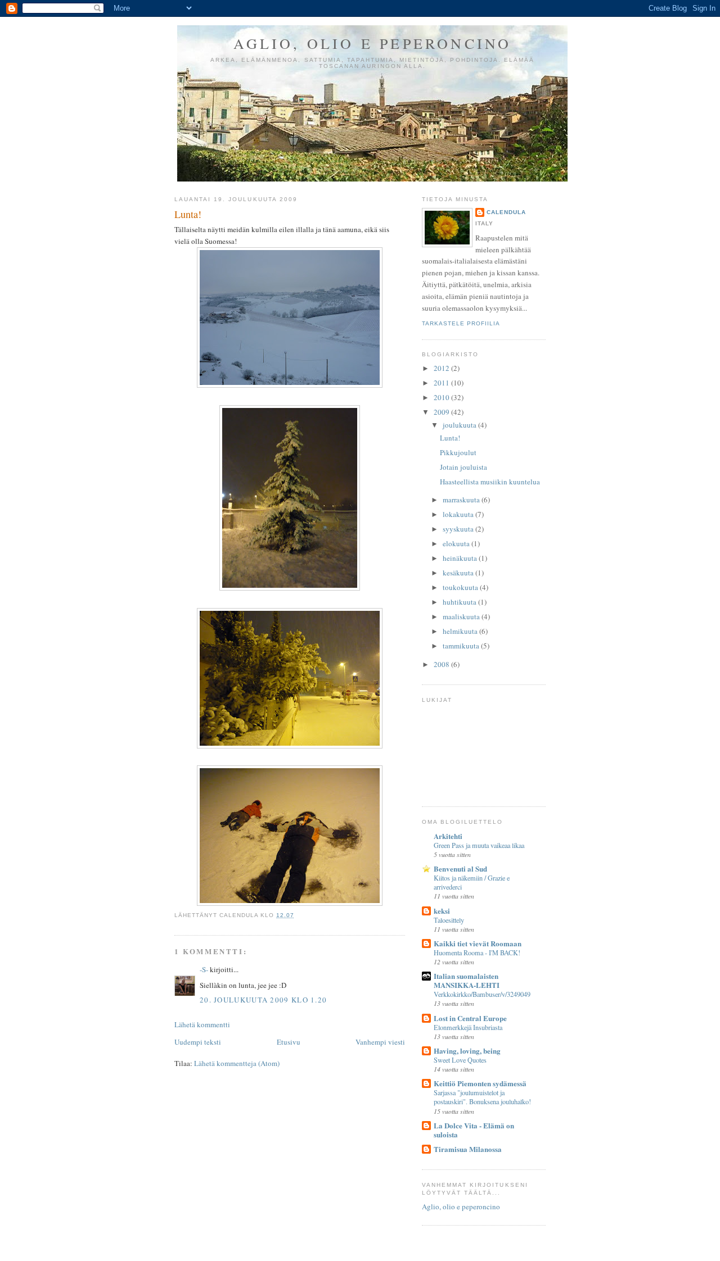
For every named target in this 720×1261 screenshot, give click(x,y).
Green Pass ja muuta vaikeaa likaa (479, 845)
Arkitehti (448, 836)
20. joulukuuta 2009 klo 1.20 (263, 1000)
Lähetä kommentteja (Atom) (237, 1063)
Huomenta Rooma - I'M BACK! (477, 952)
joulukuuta (460, 425)
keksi (442, 910)
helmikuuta (461, 631)
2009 (442, 412)
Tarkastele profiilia (461, 323)
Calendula (506, 212)
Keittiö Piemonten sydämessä (480, 1083)
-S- (204, 969)
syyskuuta (459, 529)
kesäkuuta (459, 573)
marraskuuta (462, 500)
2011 (442, 383)
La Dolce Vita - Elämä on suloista (474, 1130)
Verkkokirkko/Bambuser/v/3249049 (482, 994)
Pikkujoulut (458, 452)
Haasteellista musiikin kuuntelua (490, 482)
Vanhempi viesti (380, 1042)
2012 (442, 368)
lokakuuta (459, 514)
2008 (442, 664)
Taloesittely (449, 919)
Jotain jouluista (463, 467)
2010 (442, 397)
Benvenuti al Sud (460, 868)
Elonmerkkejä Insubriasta (468, 1027)
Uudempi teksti (197, 1042)
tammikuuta (462, 646)
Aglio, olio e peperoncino (372, 43)
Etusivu (288, 1042)
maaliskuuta (462, 616)
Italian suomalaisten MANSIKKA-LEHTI (467, 980)
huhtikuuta (460, 602)
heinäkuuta (461, 558)
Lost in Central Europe (470, 1018)
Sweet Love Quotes (460, 1059)
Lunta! (187, 214)
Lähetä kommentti (202, 1024)
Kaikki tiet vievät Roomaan (477, 943)
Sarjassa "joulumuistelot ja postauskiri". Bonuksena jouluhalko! (482, 1097)
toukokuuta (461, 587)
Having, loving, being (467, 1050)
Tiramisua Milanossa (468, 1149)
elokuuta (457, 543)
